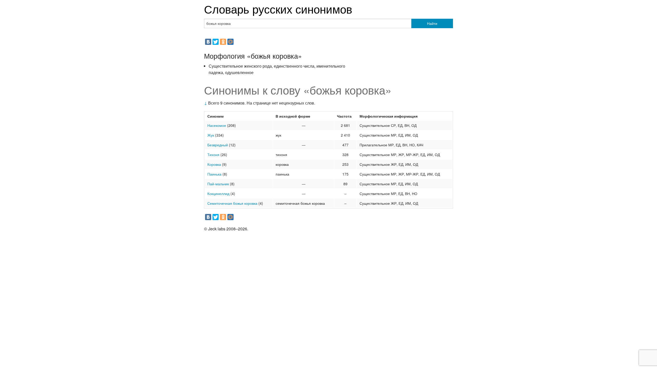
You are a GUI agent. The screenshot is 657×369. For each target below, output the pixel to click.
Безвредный (217, 144)
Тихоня (213, 154)
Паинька (214, 174)
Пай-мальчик (218, 183)
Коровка (214, 164)
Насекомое (216, 125)
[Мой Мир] (230, 42)
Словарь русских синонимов (278, 9)
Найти (432, 23)
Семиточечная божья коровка (232, 203)
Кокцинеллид (218, 193)
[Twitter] (215, 42)
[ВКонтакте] (208, 42)
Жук (210, 135)
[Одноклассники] (223, 42)
